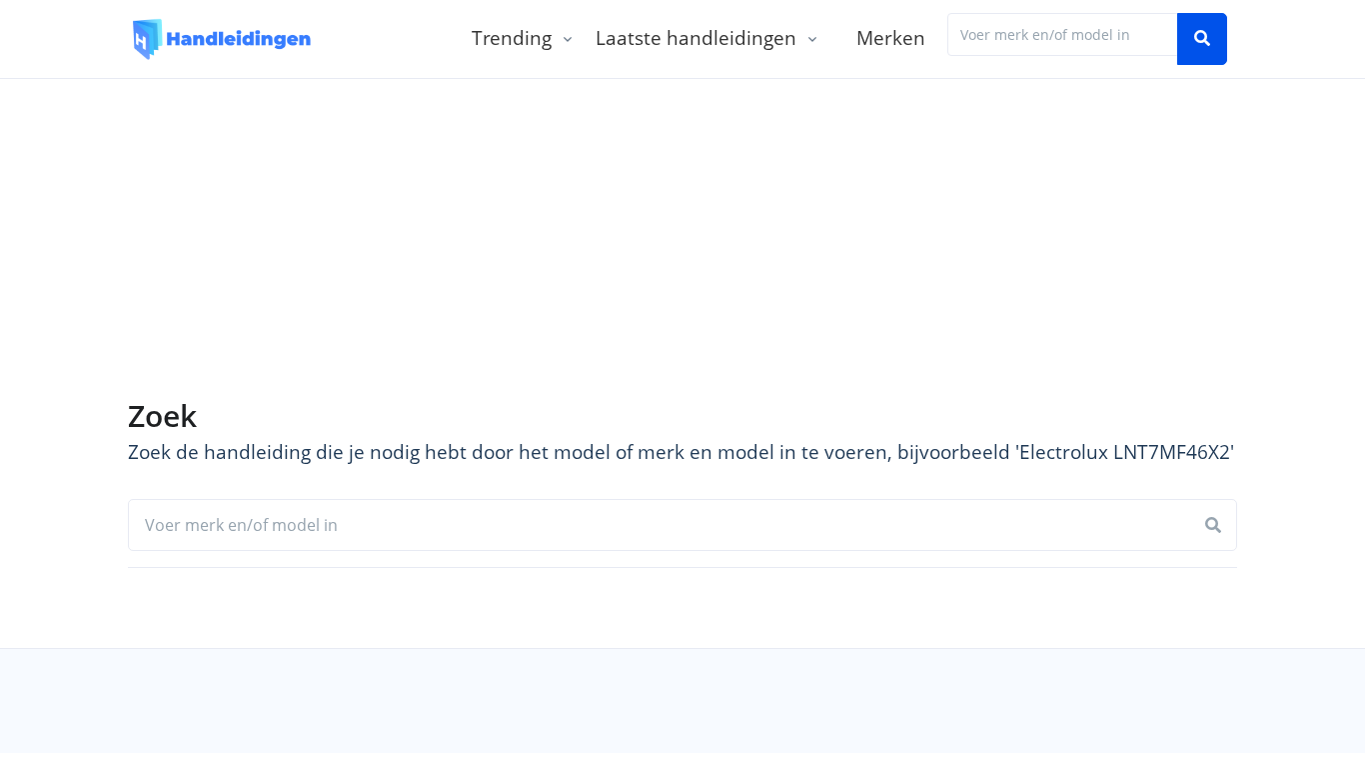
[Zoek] (1202, 39)
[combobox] (1062, 34)
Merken (890, 37)
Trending (512, 37)
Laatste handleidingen (696, 37)
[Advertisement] (682, 229)
